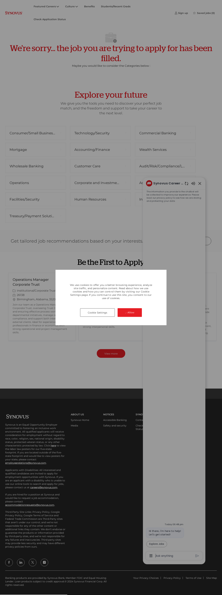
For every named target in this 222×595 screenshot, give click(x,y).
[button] (97, 312)
